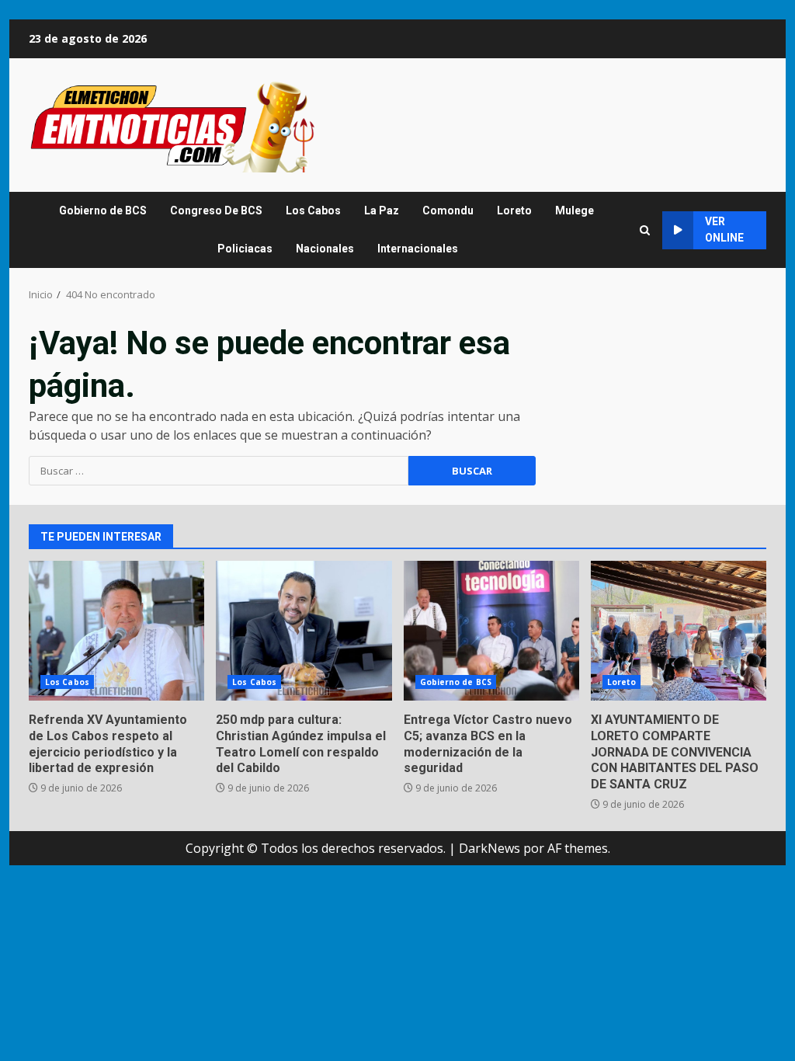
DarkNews (489, 848)
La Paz (381, 210)
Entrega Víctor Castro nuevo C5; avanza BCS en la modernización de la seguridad (491, 631)
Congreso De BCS (216, 210)
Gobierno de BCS (103, 210)
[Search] (645, 230)
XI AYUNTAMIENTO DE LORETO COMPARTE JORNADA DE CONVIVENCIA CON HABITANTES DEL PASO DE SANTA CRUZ (678, 631)
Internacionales (417, 248)
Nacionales (325, 248)
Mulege (574, 210)
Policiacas (245, 248)
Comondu (448, 210)
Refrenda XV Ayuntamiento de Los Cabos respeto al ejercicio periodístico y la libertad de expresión (116, 631)
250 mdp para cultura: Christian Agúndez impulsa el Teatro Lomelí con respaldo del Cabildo (303, 631)
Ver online (724, 229)
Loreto (514, 210)
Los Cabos (313, 210)
